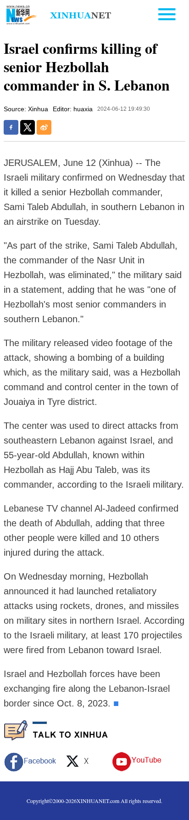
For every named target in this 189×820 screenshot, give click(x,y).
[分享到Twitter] (27, 127)
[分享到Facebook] (11, 127)
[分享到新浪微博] (44, 127)
